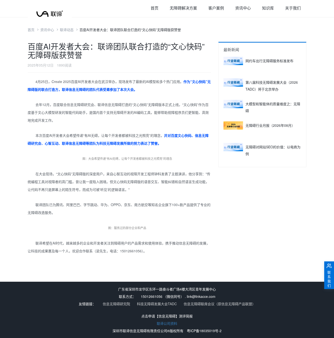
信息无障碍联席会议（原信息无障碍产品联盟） (220, 303)
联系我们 (329, 279)
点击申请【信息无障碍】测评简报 (167, 316)
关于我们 (293, 8)
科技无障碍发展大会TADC (157, 303)
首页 (154, 8)
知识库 (268, 8)
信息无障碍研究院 (116, 303)
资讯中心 (243, 8)
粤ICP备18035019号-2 (204, 330)
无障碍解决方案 (183, 8)
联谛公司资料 (167, 323)
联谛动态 (67, 29)
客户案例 (216, 8)
